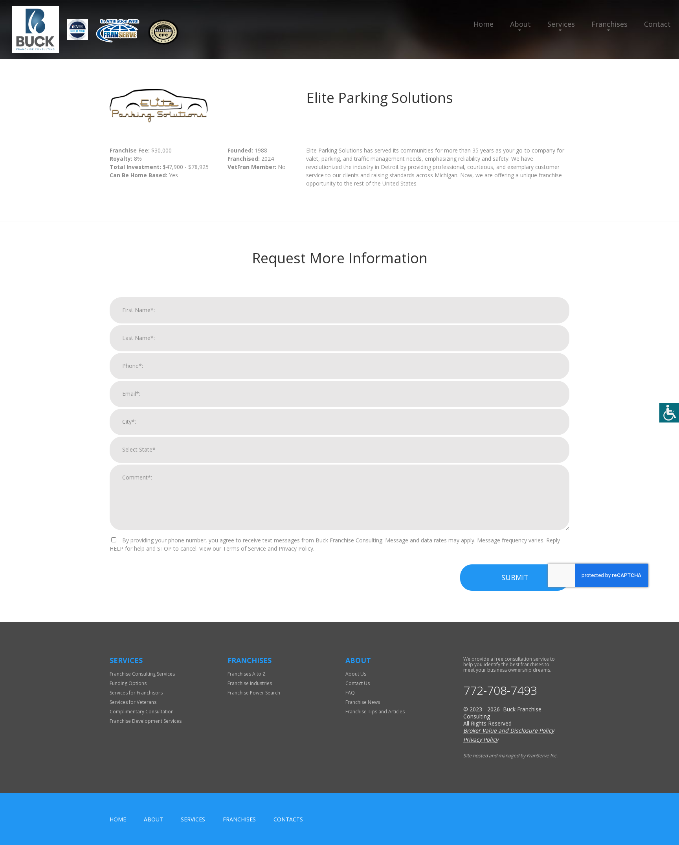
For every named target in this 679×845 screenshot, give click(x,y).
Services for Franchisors (136, 692)
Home (483, 24)
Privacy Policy (480, 739)
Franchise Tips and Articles (375, 711)
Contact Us (357, 683)
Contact (657, 24)
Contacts (288, 819)
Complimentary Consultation (142, 711)
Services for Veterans (133, 702)
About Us (355, 673)
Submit (515, 577)
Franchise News (362, 702)
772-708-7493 (500, 690)
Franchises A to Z (247, 673)
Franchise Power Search (254, 692)
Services (561, 24)
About (520, 24)
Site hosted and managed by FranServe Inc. (510, 755)
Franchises (609, 24)
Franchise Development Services (146, 721)
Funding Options (128, 683)
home (118, 819)
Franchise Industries (250, 683)
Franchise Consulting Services (142, 673)
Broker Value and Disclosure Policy (508, 730)
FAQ (350, 692)
